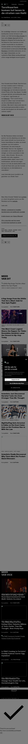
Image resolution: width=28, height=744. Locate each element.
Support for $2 (15, 379)
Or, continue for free (15, 387)
